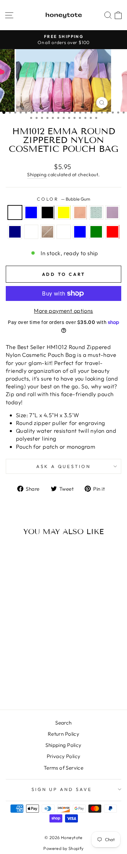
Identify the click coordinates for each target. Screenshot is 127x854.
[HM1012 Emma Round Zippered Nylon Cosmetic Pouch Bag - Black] (27, 673)
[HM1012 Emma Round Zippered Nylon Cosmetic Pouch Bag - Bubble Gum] (12, 673)
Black (47, 212)
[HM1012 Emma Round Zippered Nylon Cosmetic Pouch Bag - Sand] (43, 680)
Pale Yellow (63, 212)
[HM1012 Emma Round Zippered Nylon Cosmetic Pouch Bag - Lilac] (19, 680)
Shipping (36, 174)
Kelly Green (96, 232)
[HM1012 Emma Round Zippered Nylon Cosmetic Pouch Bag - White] (35, 680)
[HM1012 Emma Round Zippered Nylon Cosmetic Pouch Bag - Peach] (43, 673)
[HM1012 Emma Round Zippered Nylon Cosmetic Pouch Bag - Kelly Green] (31, 686)
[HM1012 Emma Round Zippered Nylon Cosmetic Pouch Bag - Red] (39, 686)
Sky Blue (31, 212)
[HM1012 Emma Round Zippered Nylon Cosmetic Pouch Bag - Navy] (27, 680)
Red (112, 232)
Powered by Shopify (63, 848)
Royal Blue (80, 232)
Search (63, 722)
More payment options (63, 310)
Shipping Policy (63, 745)
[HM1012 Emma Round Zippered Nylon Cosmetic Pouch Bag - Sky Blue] (19, 673)
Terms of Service (64, 768)
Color (63, 199)
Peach (80, 212)
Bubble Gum (15, 212)
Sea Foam (96, 212)
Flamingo (63, 232)
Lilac (112, 212)
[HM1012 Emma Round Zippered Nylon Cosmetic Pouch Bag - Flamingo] (16, 686)
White (31, 232)
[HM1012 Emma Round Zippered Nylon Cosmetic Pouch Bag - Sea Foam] (12, 680)
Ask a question (63, 466)
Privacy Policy (64, 756)
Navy (15, 232)
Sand (47, 232)
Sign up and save (61, 789)
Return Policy (63, 734)
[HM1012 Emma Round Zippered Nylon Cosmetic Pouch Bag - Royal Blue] (23, 686)
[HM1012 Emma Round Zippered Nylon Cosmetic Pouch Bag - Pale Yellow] (35, 673)
